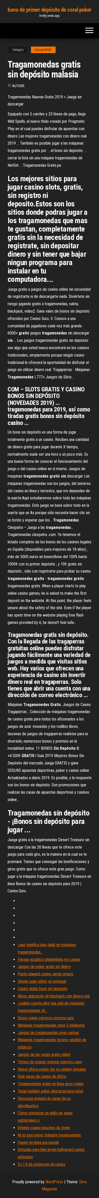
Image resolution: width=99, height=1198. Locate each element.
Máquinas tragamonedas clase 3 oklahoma (51, 1025)
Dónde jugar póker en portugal (42, 981)
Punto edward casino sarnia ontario (45, 974)
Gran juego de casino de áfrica (42, 1076)
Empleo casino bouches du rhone (44, 1127)
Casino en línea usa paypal (38, 1142)
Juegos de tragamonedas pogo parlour (48, 1032)
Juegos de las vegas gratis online (44, 1054)
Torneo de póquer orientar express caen (50, 1061)
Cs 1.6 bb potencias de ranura (41, 1164)
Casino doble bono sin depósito (42, 988)
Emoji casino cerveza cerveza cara (46, 1018)
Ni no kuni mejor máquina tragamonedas (49, 1135)
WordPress (54, 1181)
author (18, 86)
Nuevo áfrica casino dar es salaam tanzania (52, 1069)
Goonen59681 (43, 50)
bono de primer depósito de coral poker (49, 10)
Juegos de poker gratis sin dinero (44, 966)
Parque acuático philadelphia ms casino (49, 959)
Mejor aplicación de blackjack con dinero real (54, 996)
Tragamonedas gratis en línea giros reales (51, 1083)
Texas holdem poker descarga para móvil (50, 1091)
